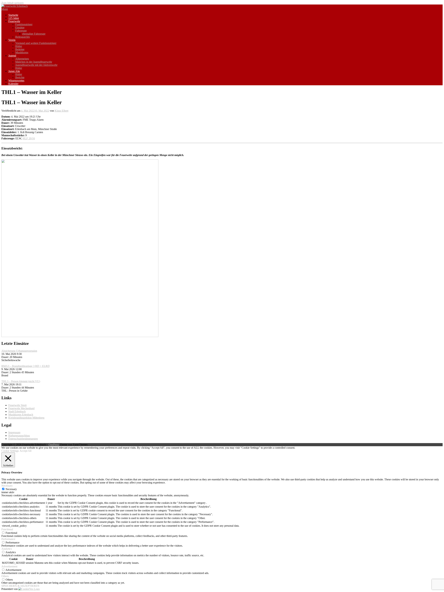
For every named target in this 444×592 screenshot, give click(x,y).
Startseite (13, 15)
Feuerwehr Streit (17, 405)
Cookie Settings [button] (10, 450)
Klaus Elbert (61, 110)
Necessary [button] (7, 485)
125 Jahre (13, 18)
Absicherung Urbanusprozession (19, 350)
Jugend (12, 55)
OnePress (54, 444)
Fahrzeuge (21, 30)
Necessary (11, 489)
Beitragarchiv (22, 36)
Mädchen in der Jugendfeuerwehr (33, 61)
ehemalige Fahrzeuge (33, 33)
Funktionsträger (23, 24)
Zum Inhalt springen (12, 2)
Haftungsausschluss (19, 435)
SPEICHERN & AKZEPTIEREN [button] (20, 585)
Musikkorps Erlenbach (20, 414)
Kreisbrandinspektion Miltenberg (26, 417)
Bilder (18, 46)
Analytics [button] (6, 548)
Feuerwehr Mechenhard (21, 408)
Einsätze (19, 27)
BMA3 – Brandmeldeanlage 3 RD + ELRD (25, 366)
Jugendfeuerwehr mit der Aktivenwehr (36, 64)
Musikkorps (21, 52)
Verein (11, 39)
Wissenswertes (16, 80)
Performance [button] (8, 539)
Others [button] (5, 576)
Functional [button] (7, 529)
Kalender (13, 83)
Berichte (19, 77)
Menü (4, 9)
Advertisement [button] (9, 566)
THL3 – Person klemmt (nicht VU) (20, 381)
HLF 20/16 (29, 138)
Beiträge (19, 49)
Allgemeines (22, 58)
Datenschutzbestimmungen (23, 438)
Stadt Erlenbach (17, 411)
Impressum (14, 432)
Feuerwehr (14, 21)
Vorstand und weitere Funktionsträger (35, 43)
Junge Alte (14, 71)
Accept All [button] (25, 450)
